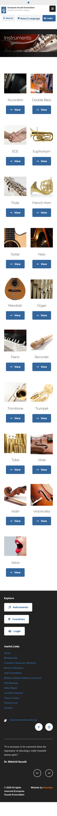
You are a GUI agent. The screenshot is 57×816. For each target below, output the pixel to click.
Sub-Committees (13, 673)
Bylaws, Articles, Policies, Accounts (22, 678)
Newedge (48, 787)
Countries (18, 619)
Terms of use (11, 703)
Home (7, 653)
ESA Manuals (11, 683)
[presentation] (37, 773)
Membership (10, 658)
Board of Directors (14, 668)
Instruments (20, 607)
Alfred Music (10, 688)
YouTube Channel (13, 693)
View (17, 109)
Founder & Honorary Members (20, 663)
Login (50, 18)
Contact (8, 708)
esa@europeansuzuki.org (23, 720)
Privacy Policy (11, 698)
